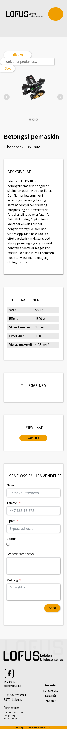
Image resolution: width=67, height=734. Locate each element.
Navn (10, 485)
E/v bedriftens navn (20, 554)
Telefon (12, 503)
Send (52, 608)
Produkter (51, 685)
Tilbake (17, 55)
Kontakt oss (50, 690)
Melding (12, 580)
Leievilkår (50, 695)
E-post (11, 521)
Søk (8, 68)
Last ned (33, 438)
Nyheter (50, 701)
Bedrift (11, 539)
